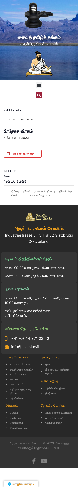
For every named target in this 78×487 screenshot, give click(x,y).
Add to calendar (23, 153)
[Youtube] (44, 461)
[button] (39, 85)
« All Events (12, 110)
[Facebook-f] (34, 461)
